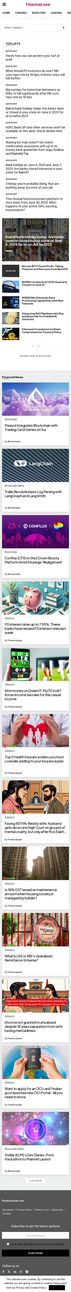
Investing (39, 12)
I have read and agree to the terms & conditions (37, 1244)
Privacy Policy (24, 1209)
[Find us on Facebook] (3, 1272)
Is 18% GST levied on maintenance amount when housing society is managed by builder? (31, 894)
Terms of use (42, 1209)
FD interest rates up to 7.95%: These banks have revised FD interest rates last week (35, 628)
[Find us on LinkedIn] (15, 1272)
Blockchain (11, 419)
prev (44, 255)
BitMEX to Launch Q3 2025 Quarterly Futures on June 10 (44, 283)
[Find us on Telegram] (27, 1272)
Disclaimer (8, 1209)
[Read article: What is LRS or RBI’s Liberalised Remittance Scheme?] (35, 929)
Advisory (11, 51)
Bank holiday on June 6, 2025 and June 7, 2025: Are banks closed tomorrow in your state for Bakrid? (34, 168)
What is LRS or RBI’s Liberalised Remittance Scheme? (28, 958)
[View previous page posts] (32, 346)
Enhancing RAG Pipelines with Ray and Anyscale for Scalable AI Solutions (43, 316)
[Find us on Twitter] (9, 1272)
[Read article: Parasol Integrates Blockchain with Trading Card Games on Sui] (35, 399)
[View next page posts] (38, 346)
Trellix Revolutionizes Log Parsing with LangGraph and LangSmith (33, 494)
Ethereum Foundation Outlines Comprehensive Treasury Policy (41, 331)
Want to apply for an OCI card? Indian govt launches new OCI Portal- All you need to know (33, 1093)
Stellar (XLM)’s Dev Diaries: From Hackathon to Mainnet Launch (29, 1157)
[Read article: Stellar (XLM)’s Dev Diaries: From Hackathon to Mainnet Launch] (35, 1128)
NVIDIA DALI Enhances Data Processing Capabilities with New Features (42, 300)
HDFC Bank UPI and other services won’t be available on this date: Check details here (35, 129)
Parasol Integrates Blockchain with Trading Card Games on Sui (31, 427)
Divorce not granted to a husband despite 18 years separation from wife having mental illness (33, 1026)
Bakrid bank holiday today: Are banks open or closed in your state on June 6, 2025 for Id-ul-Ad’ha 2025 (35, 112)
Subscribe (57, 1209)
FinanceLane (38, 4)
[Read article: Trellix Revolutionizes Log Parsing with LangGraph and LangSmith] (35, 465)
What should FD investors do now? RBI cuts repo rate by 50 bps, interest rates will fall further (35, 74)
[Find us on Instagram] (21, 1272)
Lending (56, 12)
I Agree (57, 1287)
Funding (21, 12)
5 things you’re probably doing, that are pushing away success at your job (32, 185)
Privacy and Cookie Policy (31, 1287)
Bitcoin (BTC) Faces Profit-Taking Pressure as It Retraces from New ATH (45, 268)
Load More (35, 1181)
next (57, 255)
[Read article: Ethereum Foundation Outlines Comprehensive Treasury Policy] (10, 334)
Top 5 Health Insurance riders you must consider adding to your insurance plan (34, 759)
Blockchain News (14, 485)
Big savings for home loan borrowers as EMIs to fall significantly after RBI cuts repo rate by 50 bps (33, 93)
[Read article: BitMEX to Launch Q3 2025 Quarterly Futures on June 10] (10, 287)
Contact (7, 1213)
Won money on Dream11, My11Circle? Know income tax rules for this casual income (33, 695)
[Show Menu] (4, 4)
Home (6, 12)
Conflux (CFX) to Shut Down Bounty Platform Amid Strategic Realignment (33, 560)
